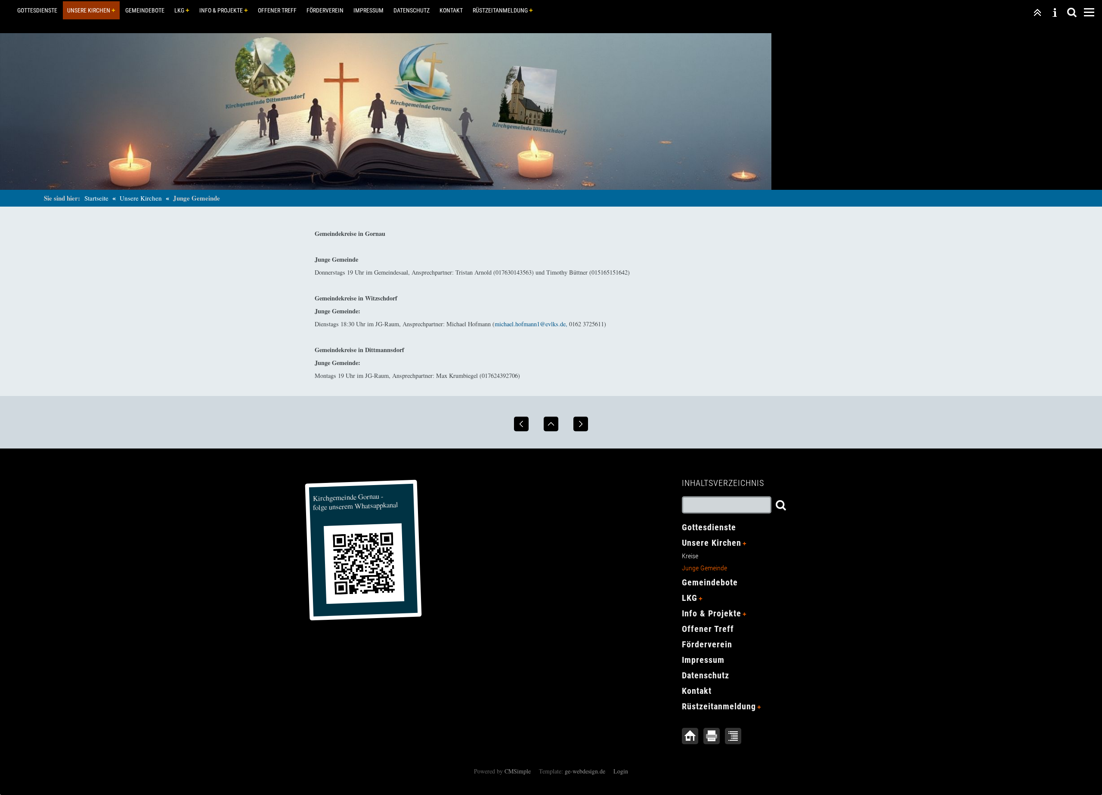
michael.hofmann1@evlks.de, (531, 324)
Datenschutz (411, 10)
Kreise (690, 556)
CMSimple (518, 771)
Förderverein (325, 10)
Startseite (96, 198)
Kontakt (451, 10)
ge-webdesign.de (585, 771)
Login (620, 771)
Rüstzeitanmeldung (500, 10)
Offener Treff (277, 10)
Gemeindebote (144, 10)
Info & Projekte (221, 10)
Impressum (368, 10)
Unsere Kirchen (88, 10)
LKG (179, 10)
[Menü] (1089, 11)
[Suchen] (1071, 11)
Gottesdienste (37, 10)
